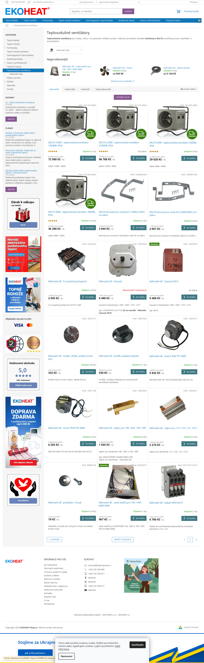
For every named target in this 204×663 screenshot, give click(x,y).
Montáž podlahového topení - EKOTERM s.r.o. (95, 614)
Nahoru (55, 539)
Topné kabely (13, 40)
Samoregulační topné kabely (20, 55)
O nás (46, 600)
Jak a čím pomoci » (35, 653)
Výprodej (11, 85)
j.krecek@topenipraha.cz (99, 565)
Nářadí (10, 81)
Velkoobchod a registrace (56, 586)
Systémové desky (15, 59)
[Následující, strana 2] (190, 539)
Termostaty (12, 47)
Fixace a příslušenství (17, 62)
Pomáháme (49, 604)
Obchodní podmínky (109, 2)
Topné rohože (13, 44)
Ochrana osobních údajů (55, 572)
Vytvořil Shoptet (191, 627)
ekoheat (92, 577)
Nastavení (66, 656)
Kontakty (48, 593)
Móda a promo (14, 77)
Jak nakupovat (86, 2)
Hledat (128, 11)
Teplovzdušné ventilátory (18, 70)
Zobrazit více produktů (121, 81)
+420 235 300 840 (96, 569)
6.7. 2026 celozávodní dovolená (20, 102)
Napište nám (50, 596)
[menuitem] (12, 20)
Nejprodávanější (103, 89)
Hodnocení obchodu (53, 589)
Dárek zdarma (50, 582)
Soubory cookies (51, 575)
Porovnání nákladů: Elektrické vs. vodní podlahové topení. (20, 151)
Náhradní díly (16, 74)
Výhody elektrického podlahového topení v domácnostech (21, 172)
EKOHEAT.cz (124, 614)
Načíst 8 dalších (122, 539)
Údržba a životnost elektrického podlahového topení (20, 134)
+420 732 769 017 (96, 573)
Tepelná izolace (14, 66)
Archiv (11, 119)
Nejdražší (85, 89)
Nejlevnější (70, 89)
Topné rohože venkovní (18, 51)
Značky (10, 89)
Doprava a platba (52, 579)
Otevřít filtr (122, 97)
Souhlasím (138, 644)
